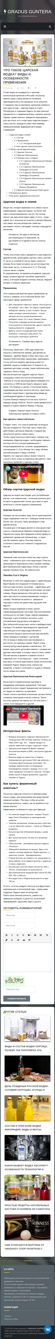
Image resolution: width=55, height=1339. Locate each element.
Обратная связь (11, 1319)
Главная (7, 1316)
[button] (6, 935)
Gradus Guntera (28, 11)
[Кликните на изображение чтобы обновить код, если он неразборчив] (14, 981)
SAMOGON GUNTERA (36, 1328)
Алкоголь (9, 88)
